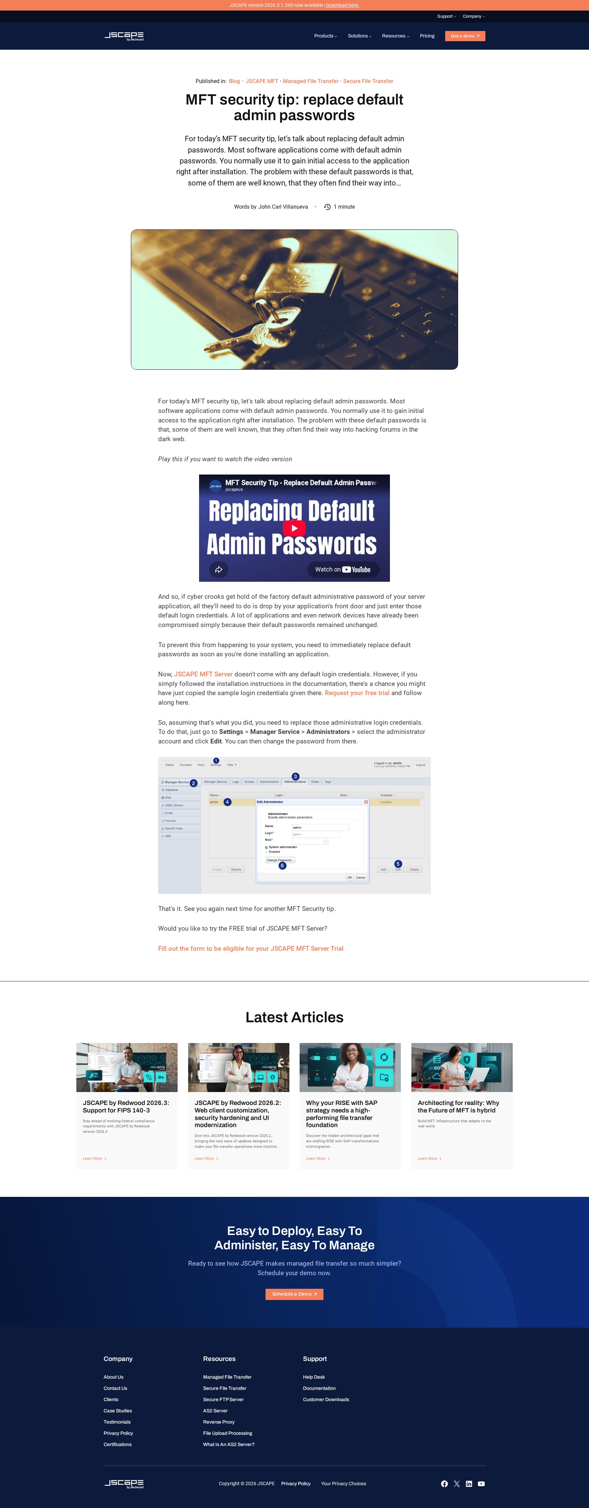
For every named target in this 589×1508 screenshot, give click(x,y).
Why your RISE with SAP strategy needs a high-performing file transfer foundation (341, 1114)
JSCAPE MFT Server (203, 674)
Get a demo (462, 36)
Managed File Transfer (311, 81)
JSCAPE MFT (262, 81)
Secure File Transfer (368, 81)
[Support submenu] (455, 16)
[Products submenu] (335, 36)
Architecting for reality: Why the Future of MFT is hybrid (458, 1107)
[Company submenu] (484, 16)
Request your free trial (357, 693)
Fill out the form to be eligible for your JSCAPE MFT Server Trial (251, 948)
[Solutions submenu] (370, 36)
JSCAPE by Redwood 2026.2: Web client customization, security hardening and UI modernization (238, 1114)
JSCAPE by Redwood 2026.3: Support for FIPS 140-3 (126, 1107)
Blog (234, 81)
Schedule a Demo (292, 1294)
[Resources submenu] (408, 36)
